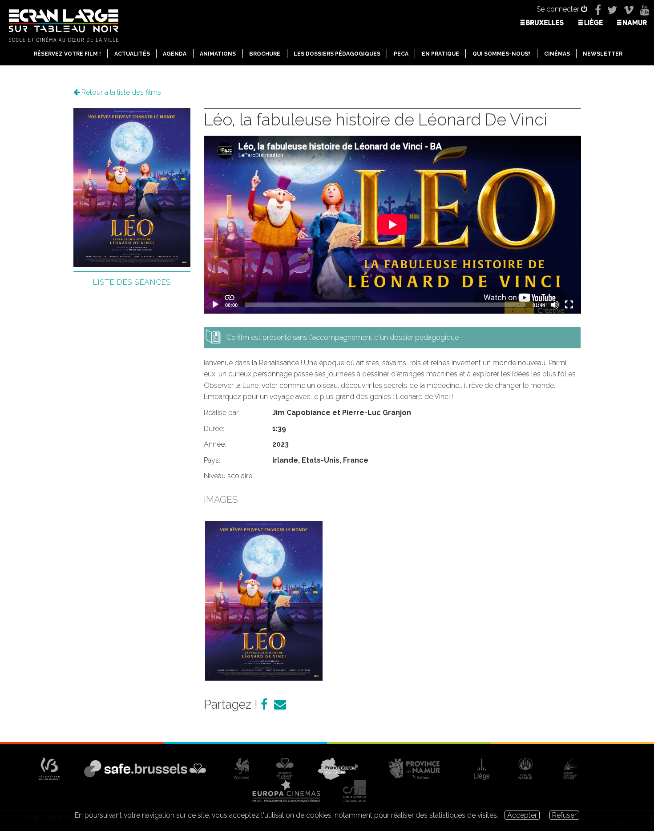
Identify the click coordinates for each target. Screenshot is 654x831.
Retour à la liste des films (120, 92)
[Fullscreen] (569, 304)
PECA (401, 54)
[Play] (215, 304)
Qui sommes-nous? (501, 54)
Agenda (174, 54)
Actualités (132, 54)
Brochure (264, 54)
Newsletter (602, 54)
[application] (392, 225)
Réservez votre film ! (67, 54)
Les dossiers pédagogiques (337, 54)
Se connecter (559, 9)
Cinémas (557, 54)
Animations (218, 54)
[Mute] (554, 304)
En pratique (440, 54)
